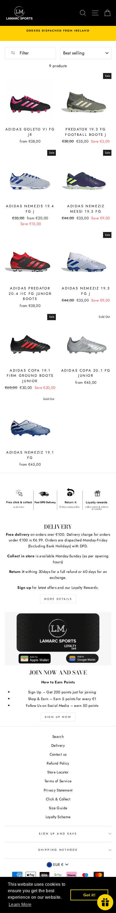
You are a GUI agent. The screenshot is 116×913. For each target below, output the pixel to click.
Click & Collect (58, 799)
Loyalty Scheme (58, 816)
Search (58, 736)
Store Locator (58, 772)
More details (58, 599)
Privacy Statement (58, 790)
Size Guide (58, 808)
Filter (23, 53)
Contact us (58, 754)
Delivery (58, 745)
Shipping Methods (58, 850)
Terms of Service (58, 781)
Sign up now (58, 717)
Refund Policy (58, 763)
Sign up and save (58, 834)
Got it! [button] (89, 895)
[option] (58, 31)
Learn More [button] (20, 904)
